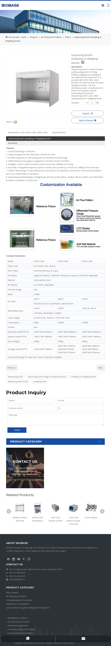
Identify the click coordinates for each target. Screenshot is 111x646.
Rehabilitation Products (17, 618)
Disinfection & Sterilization (17, 604)
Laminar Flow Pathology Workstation (91, 520)
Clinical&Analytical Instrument (19, 600)
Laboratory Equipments (17, 625)
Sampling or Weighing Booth (83, 376)
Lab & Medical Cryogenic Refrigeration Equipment (28, 607)
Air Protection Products (16, 596)
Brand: (55, 132)
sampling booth (40, 381)
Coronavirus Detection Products (21, 629)
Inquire (85, 113)
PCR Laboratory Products (18, 621)
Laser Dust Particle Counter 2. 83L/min (55, 520)
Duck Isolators (73, 517)
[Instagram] (29, 559)
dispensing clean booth (18, 381)
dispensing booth (15, 376)
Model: (11, 132)
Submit (17, 430)
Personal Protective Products (20, 633)
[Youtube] (19, 559)
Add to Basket (86, 120)
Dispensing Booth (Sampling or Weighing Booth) (29, 138)
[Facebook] (8, 559)
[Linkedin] (13, 559)
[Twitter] (24, 559)
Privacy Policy (68, 643)
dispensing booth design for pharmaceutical (47, 376)
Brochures (12, 143)
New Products (12, 592)
